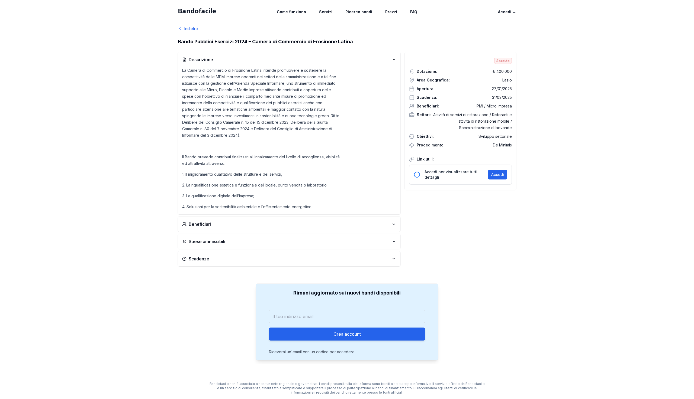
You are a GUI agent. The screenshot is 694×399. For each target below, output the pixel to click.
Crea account (347, 334)
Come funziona (291, 11)
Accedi (507, 11)
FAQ (413, 11)
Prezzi (391, 11)
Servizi (325, 11)
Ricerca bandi (358, 11)
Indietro (191, 28)
